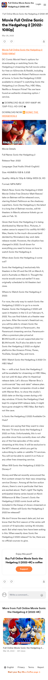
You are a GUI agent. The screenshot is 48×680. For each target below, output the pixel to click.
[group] (24, 636)
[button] (44, 4)
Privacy (21, 667)
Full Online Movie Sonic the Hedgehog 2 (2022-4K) (21, 5)
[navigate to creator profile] (4, 4)
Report (40, 667)
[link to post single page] (24, 635)
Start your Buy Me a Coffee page (23, 672)
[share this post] (44, 41)
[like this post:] (4, 41)
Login (38, 4)
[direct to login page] (27, 595)
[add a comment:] (11, 41)
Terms (31, 667)
